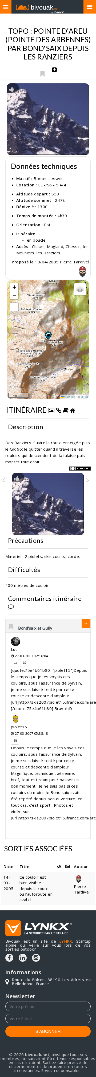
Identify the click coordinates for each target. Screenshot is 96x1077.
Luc (14, 649)
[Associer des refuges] (72, 409)
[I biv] (11, 88)
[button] (48, 335)
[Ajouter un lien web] (58, 409)
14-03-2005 (8, 882)
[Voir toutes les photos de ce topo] (51, 409)
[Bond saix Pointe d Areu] (48, 119)
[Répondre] (15, 663)
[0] (11, 627)
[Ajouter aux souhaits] (42, 72)
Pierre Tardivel (82, 889)
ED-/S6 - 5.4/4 (52, 184)
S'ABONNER (48, 1031)
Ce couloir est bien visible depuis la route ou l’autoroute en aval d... (36, 888)
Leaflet (70, 397)
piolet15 (19, 726)
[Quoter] (24, 663)
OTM (84, 397)
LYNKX (65, 941)
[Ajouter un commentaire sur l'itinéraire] (11, 606)
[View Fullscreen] (14, 307)
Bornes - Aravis (49, 178)
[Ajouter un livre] (65, 409)
